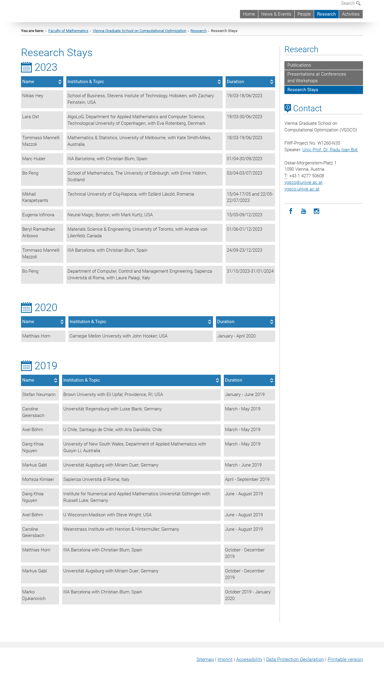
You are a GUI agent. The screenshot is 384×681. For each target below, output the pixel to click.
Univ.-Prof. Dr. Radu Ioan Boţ (330, 149)
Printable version (345, 659)
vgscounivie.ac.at (303, 182)
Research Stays (302, 89)
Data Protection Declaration (295, 659)
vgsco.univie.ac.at (302, 189)
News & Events (276, 14)
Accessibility (249, 659)
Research (326, 14)
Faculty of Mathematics (68, 30)
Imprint (225, 659)
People (304, 14)
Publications (299, 65)
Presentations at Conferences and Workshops (316, 77)
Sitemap (205, 659)
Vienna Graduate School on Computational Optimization (139, 30)
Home (249, 14)
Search (348, 3)
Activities (351, 14)
